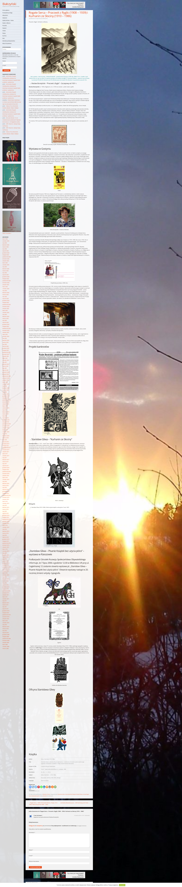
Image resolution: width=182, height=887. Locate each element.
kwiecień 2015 (5, 507)
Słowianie (4, 18)
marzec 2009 (5, 648)
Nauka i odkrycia (6, 23)
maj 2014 (4, 529)
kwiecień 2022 (5, 340)
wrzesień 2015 (5, 497)
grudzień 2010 (5, 610)
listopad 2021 (5, 350)
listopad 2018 (5, 422)
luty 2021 (4, 368)
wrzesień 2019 (5, 402)
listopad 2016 (5, 469)
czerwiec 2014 (5, 527)
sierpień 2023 (5, 308)
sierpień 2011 (5, 594)
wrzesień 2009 (5, 640)
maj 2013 (4, 553)
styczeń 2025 (5, 274)
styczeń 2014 (5, 537)
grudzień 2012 (5, 563)
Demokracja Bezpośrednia (8, 41)
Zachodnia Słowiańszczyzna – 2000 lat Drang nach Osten (75, 802)
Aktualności (5, 15)
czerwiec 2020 (5, 384)
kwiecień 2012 (5, 579)
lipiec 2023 (5, 310)
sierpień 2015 (5, 499)
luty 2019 (4, 416)
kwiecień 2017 (5, 459)
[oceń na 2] (30, 790)
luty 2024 (4, 296)
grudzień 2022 (5, 324)
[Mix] (47, 787)
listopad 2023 (5, 302)
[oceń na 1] (29, 790)
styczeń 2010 (5, 632)
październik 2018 (6, 424)
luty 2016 (4, 487)
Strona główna (5, 10)
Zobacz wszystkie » (6, 233)
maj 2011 (4, 600)
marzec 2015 (5, 509)
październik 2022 (6, 328)
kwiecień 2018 (5, 435)
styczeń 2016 (5, 489)
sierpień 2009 (5, 642)
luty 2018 (4, 439)
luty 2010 (4, 630)
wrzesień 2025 (5, 258)
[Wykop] (33, 787)
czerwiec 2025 (5, 264)
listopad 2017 (5, 445)
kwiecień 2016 (5, 483)
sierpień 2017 (5, 451)
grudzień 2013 (5, 539)
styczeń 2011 (5, 608)
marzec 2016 (5, 485)
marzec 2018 (5, 437)
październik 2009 (6, 638)
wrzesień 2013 (5, 545)
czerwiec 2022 (5, 336)
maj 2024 (4, 290)
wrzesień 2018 (5, 425)
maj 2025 (4, 266)
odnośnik (45, 796)
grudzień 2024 (5, 276)
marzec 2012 (5, 581)
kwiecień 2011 (5, 602)
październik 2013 (6, 543)
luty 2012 (4, 583)
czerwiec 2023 (5, 312)
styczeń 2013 (5, 561)
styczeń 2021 (5, 370)
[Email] (55, 787)
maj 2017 (4, 457)
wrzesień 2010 (5, 616)
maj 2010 (4, 624)
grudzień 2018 (5, 420)
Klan (3, 38)
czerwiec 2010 (5, 622)
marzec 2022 (5, 342)
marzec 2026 (5, 247)
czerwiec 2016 (5, 479)
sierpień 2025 (5, 260)
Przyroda (4, 25)
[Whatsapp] (41, 787)
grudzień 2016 (5, 467)
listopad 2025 (5, 254)
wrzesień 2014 (5, 521)
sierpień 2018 (5, 427)
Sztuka (4, 30)
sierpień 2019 (5, 404)
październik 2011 (6, 591)
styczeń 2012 (5, 585)
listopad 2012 (5, 565)
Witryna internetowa (34, 861)
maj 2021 (4, 362)
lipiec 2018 (5, 429)
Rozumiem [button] (122, 885)
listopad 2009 (5, 636)
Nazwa (31, 850)
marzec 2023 (5, 318)
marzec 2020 (5, 390)
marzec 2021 (5, 366)
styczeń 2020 (5, 394)
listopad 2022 (5, 326)
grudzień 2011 (5, 587)
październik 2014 (6, 519)
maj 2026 (4, 243)
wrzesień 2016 (5, 473)
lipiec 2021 (5, 358)
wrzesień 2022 (5, 330)
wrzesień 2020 (5, 378)
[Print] (52, 787)
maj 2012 (4, 577)
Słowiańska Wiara (61, 794)
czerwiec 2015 (5, 503)
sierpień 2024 (5, 284)
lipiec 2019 (5, 406)
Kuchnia (4, 35)
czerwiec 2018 (5, 431)
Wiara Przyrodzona (6, 43)
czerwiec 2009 (5, 646)
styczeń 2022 (5, 346)
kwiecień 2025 (5, 268)
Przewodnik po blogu (7, 12)
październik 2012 (6, 567)
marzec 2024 (5, 294)
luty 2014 (4, 535)
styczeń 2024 (5, 298)
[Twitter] (36, 787)
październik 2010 (6, 614)
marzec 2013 (5, 557)
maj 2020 (4, 386)
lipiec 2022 (5, 334)
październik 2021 (6, 352)
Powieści (4, 28)
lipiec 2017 (5, 453)
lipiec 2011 (5, 596)
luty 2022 (4, 344)
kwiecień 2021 (5, 364)
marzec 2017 (5, 461)
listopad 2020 (5, 374)
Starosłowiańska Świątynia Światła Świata (74, 794)
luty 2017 (4, 463)
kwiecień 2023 (5, 316)
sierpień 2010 (5, 618)
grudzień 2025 (5, 253)
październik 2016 (6, 471)
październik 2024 (6, 280)
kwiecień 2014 (5, 531)
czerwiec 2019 (5, 408)
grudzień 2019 (5, 396)
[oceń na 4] (32, 790)
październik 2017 (6, 447)
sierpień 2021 (5, 356)
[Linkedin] (44, 787)
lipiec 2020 (5, 382)
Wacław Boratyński (36, 796)
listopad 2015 (5, 493)
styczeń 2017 (5, 465)
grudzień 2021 (5, 348)
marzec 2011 (5, 604)
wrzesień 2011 (5, 593)
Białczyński (9, 4)
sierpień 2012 (5, 571)
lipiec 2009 (5, 644)
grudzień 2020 (5, 372)
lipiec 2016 (5, 477)
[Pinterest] (38, 787)
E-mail (31, 855)
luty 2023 (4, 320)
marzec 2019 (5, 414)
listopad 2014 (5, 517)
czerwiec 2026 (5, 241)
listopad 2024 (5, 278)
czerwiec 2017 (5, 455)
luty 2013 (4, 559)
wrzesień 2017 (5, 449)
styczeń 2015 (5, 513)
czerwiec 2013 (5, 551)
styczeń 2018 (5, 441)
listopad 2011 (5, 589)
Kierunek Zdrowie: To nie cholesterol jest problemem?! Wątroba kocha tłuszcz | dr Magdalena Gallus (11, 120)
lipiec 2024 (5, 286)
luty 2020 (4, 392)
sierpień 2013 (5, 547)
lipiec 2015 (5, 501)
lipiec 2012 (5, 573)
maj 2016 (4, 481)
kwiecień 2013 (5, 555)
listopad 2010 (5, 612)
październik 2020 (6, 376)
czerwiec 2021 (5, 360)
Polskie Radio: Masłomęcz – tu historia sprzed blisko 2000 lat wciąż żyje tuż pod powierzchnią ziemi (11, 102)
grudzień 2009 (5, 634)
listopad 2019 (5, 398)
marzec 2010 (5, 628)
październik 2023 (6, 304)
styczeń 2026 (5, 251)
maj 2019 (4, 410)
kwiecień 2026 (5, 245)
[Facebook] (30, 787)
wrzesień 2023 (5, 306)
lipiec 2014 (5, 525)
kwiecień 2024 (5, 292)
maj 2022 (4, 338)
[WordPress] (49, 787)
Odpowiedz (87, 815)
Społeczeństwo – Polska (8, 20)
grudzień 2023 (5, 300)
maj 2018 (4, 433)
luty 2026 (4, 249)
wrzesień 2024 (5, 282)
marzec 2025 (5, 270)
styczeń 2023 (5, 322)
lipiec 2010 (5, 620)
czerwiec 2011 (5, 598)
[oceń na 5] (34, 790)
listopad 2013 (5, 541)
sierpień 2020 (5, 380)
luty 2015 (4, 511)
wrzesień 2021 (5, 354)
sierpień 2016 (5, 475)
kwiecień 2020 (5, 388)
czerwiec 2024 (5, 288)
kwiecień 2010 (5, 626)
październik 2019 (6, 400)
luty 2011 (4, 606)
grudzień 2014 (5, 515)
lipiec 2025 (5, 262)
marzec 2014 (5, 533)
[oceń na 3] (31, 790)
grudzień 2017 (5, 443)
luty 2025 (4, 272)
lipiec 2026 (5, 239)
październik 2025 (6, 256)
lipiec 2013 (5, 549)
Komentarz (32, 832)
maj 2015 (4, 505)
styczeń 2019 (5, 418)
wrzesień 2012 (5, 569)
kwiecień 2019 (5, 412)
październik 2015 (6, 495)
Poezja (4, 33)
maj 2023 (4, 314)
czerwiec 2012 (5, 575)
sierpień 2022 (5, 332)
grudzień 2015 (5, 491)
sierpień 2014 (5, 523)
